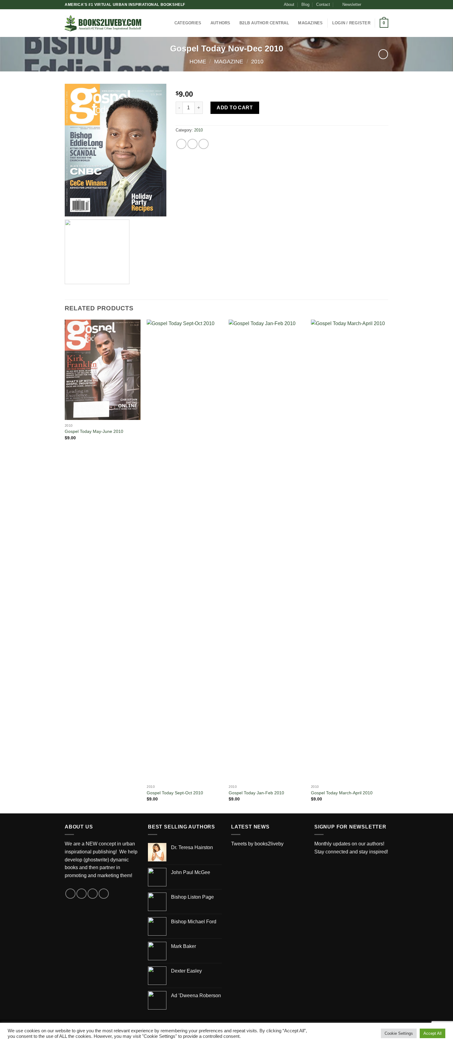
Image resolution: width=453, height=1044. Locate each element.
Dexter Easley (186, 970)
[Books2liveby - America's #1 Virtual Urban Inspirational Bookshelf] (103, 23)
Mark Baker (183, 946)
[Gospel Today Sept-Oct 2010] (185, 550)
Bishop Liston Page (192, 897)
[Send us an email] (385, 4)
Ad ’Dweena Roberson (196, 995)
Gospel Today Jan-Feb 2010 (256, 792)
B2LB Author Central (264, 23)
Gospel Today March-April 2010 (342, 792)
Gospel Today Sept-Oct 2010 (175, 792)
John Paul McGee (190, 872)
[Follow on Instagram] (373, 4)
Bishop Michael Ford (193, 921)
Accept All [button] (432, 1033)
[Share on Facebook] (181, 144)
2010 (257, 61)
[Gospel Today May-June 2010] (103, 370)
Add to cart (235, 107)
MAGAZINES (310, 23)
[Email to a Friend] (203, 144)
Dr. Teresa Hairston (192, 847)
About (289, 4)
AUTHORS (220, 23)
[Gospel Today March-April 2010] (349, 550)
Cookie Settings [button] (399, 1033)
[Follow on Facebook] (367, 4)
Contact (323, 4)
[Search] (153, 23)
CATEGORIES (188, 23)
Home (198, 61)
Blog (305, 4)
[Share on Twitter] (192, 144)
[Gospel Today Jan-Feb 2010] (267, 550)
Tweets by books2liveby (257, 843)
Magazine (228, 61)
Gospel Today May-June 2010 (94, 431)
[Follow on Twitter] (379, 4)
